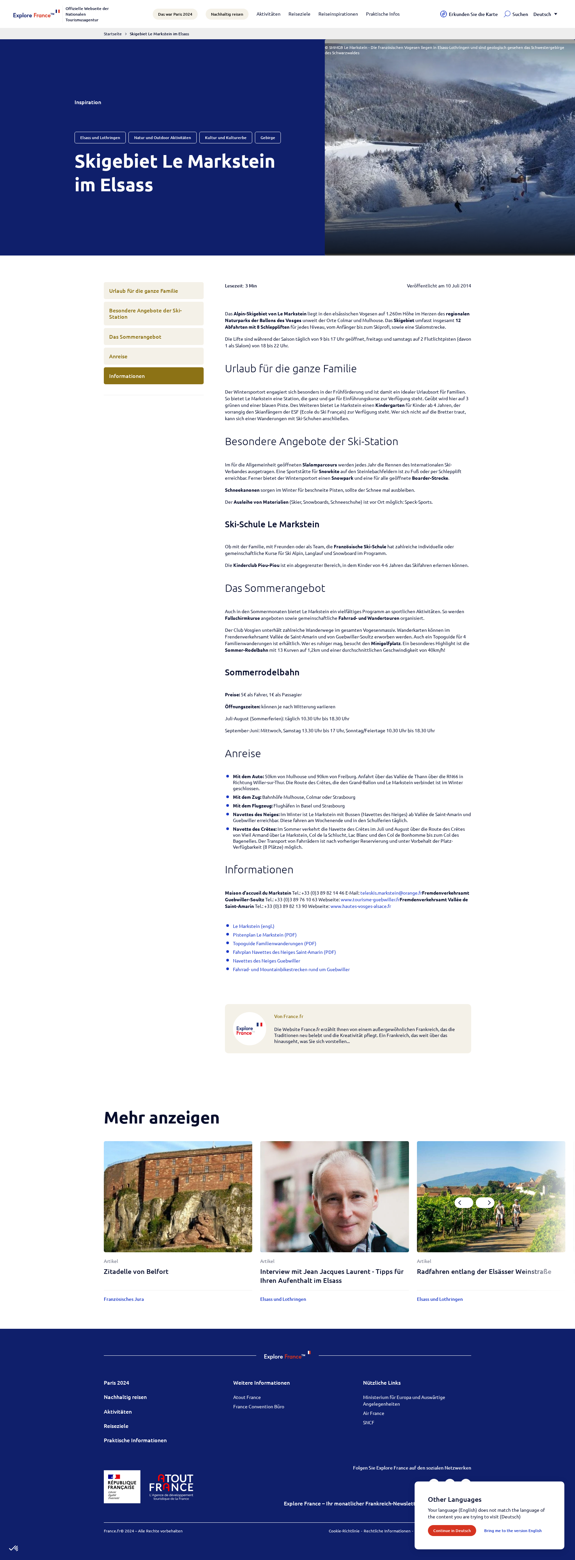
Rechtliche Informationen (387, 1530)
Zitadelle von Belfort (136, 1271)
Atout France (247, 1397)
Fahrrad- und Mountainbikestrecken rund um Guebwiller (291, 969)
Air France (373, 1413)
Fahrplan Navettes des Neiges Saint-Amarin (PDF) (284, 952)
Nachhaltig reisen (125, 1396)
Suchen (520, 14)
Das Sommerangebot (135, 336)
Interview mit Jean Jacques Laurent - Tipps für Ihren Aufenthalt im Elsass (332, 1276)
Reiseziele (299, 14)
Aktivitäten (269, 14)
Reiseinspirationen (338, 14)
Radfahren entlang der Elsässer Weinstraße (484, 1271)
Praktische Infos (383, 14)
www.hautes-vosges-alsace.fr (360, 906)
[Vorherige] (464, 1202)
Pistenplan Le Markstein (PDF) (265, 935)
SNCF (368, 1422)
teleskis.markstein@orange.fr (391, 893)
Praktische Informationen (135, 1440)
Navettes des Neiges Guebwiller (266, 960)
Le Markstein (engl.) (254, 926)
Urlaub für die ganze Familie (143, 290)
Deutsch (542, 14)
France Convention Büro (258, 1406)
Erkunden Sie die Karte (473, 14)
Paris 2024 (116, 1382)
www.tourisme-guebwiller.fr (370, 899)
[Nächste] (485, 1202)
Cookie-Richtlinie (344, 1530)
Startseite (113, 33)
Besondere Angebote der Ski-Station (145, 313)
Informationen (127, 375)
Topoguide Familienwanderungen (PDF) (274, 943)
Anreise (118, 356)
